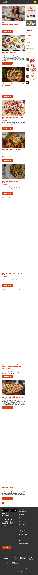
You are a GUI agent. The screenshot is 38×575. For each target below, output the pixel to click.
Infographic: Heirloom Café (11, 52)
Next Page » (13, 503)
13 (9, 502)
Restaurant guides (22, 524)
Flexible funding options (23, 534)
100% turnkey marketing (23, 531)
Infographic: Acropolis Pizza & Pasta (12, 274)
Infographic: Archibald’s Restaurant (10, 182)
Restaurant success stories (23, 515)
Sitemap (20, 566)
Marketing (14, 26)
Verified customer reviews (23, 533)
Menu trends (28, 45)
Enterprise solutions (22, 514)
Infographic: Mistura (8, 487)
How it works (21, 509)
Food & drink (28, 38)
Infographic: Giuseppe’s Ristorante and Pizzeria (13, 84)
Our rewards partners (22, 511)
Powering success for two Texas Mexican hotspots (33, 82)
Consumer (27, 33)
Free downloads (4, 26)
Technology (28, 54)
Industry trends (9, 26)
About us (21, 537)
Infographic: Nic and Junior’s (11, 149)
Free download (7, 31)
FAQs (20, 517)
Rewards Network (29, 49)
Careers (20, 540)
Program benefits (22, 527)
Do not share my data (25, 566)
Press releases (28, 46)
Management (28, 42)
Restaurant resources (23, 519)
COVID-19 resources (29, 35)
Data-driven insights (22, 530)
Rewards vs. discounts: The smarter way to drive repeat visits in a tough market (13, 366)
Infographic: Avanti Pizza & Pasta (13, 397)
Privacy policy (11, 566)
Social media (28, 51)
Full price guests (21, 512)
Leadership (21, 538)
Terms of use (16, 566)
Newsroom (21, 541)
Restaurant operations (29, 48)
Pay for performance (22, 528)
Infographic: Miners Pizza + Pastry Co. (13, 118)
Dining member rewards (6, 553)
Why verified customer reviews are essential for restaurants (13, 23)
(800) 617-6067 (31, 10)
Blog (26, 32)
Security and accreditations (23, 543)
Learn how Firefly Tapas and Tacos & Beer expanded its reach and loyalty (33, 70)
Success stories (9, 87)
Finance (27, 36)
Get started (6, 547)
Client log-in (4, 549)
